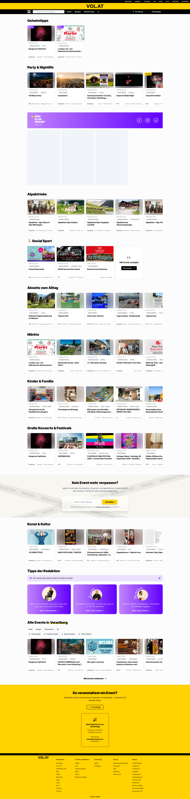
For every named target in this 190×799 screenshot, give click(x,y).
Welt (57, 771)
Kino (76, 766)
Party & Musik (36, 634)
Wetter (77, 763)
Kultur (58, 782)
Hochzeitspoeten (137, 777)
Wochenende (89, 12)
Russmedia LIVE (137, 791)
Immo (160, 1)
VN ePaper (185, 1)
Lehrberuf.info (136, 780)
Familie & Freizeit (52, 634)
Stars (57, 785)
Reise (77, 771)
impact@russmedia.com (95, 739)
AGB (114, 768)
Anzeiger (175, 1)
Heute (69, 12)
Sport (58, 780)
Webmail (138, 1)
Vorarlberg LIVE (61, 768)
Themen (58, 791)
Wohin (77, 774)
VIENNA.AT (135, 782)
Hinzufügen (156, 12)
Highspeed (128, 1)
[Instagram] (147, 120)
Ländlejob (135, 771)
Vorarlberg (139, 12)
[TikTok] (156, 120)
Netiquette (116, 771)
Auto (167, 1)
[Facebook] (139, 120)
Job (154, 1)
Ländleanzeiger (137, 763)
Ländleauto (135, 766)
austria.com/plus (137, 785)
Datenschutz (117, 774)
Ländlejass (97, 766)
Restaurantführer (80, 768)
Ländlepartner (136, 774)
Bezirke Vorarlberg (81, 777)
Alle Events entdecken (94, 679)
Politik (58, 774)
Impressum (116, 766)
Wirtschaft (59, 777)
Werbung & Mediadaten (120, 763)
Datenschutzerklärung (103, 507)
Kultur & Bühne (86, 634)
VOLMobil (147, 1)
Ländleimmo (136, 768)
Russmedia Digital (137, 788)
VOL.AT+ (59, 766)
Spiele (96, 763)
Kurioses (59, 788)
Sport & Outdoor (69, 634)
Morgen (78, 12)
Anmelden (109, 502)
